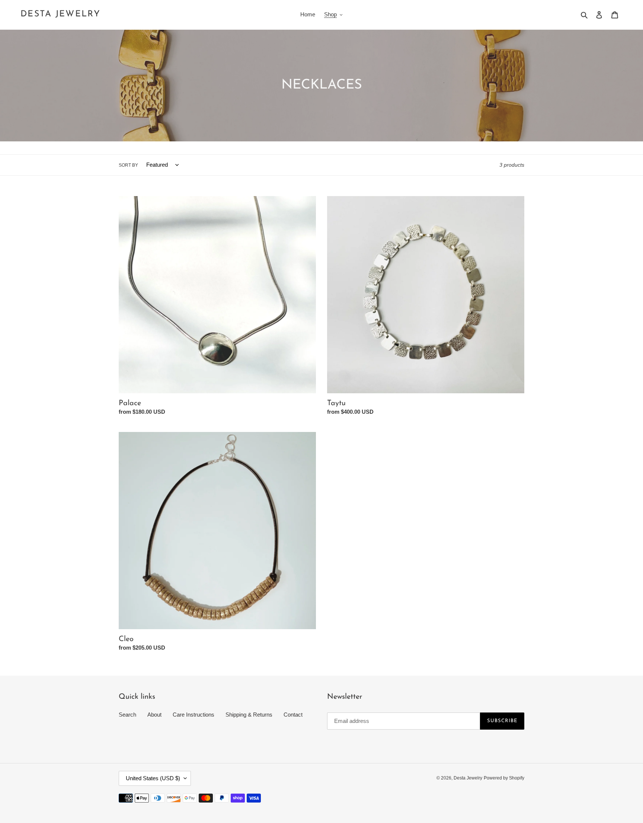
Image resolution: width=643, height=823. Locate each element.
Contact (293, 714)
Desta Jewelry (60, 14)
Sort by (128, 165)
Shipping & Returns (248, 714)
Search (127, 714)
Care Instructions (193, 714)
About (154, 714)
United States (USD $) (153, 778)
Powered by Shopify (504, 778)
